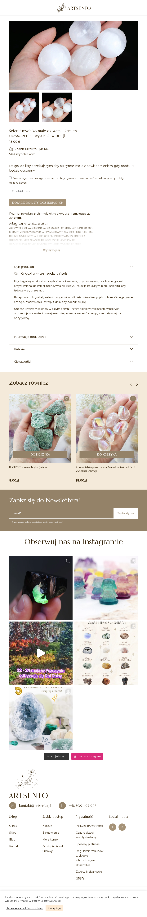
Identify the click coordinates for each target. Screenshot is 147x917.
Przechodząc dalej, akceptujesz (37, 522)
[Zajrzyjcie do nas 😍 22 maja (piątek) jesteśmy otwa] (41, 653)
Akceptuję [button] (54, 908)
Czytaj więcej (51, 249)
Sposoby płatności (88, 844)
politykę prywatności (53, 522)
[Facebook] (112, 827)
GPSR (80, 878)
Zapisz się (123, 513)
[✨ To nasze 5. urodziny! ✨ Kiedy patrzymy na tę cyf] (41, 718)
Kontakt (14, 846)
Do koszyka (40, 454)
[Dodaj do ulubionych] (66, 398)
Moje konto (50, 839)
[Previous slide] (131, 384)
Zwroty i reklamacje (89, 871)
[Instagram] (122, 827)
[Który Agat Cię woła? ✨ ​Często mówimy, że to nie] (106, 653)
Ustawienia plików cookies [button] (24, 908)
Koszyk (47, 825)
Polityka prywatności (89, 825)
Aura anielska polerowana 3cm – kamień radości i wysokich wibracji (105, 469)
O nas (13, 825)
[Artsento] (73, 7)
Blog (12, 839)
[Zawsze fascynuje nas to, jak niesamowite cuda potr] (41, 588)
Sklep (12, 832)
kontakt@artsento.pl (35, 805)
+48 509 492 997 (82, 805)
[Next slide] (137, 384)
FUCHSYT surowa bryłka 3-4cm (28, 467)
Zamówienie (50, 832)
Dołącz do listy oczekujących (37, 202)
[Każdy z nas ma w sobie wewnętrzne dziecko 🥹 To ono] (106, 588)
